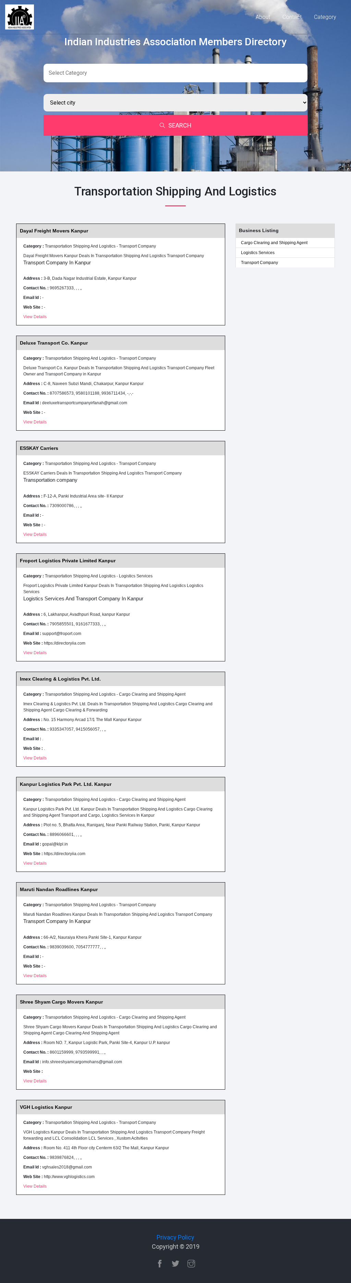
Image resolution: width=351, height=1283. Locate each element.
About (263, 17)
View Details (35, 316)
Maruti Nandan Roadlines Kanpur (59, 889)
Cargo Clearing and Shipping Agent (274, 242)
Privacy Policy (175, 1237)
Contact (292, 17)
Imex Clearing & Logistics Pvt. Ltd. (60, 679)
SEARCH (180, 125)
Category (325, 17)
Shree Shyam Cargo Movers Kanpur (61, 1002)
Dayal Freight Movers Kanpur (54, 230)
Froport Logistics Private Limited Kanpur (68, 560)
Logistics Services (258, 252)
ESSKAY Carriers (39, 448)
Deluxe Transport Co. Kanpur (54, 343)
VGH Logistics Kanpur (46, 1107)
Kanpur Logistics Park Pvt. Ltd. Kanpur (65, 784)
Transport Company (259, 262)
